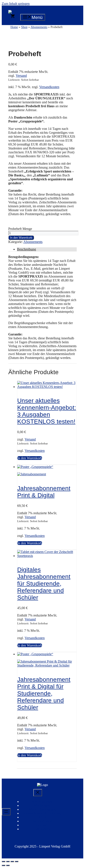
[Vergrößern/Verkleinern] (3, 861)
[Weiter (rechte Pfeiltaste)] (8, 865)
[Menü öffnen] (6, 811)
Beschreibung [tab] (26, 249)
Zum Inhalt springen (16, 3)
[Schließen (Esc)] (16, 861)
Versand (21, 75)
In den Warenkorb (21, 237)
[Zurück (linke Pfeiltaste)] (3, 865)
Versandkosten (49, 87)
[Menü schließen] (37, 792)
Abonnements (32, 242)
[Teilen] (12, 861)
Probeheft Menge (20, 229)
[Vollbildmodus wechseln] (8, 861)
